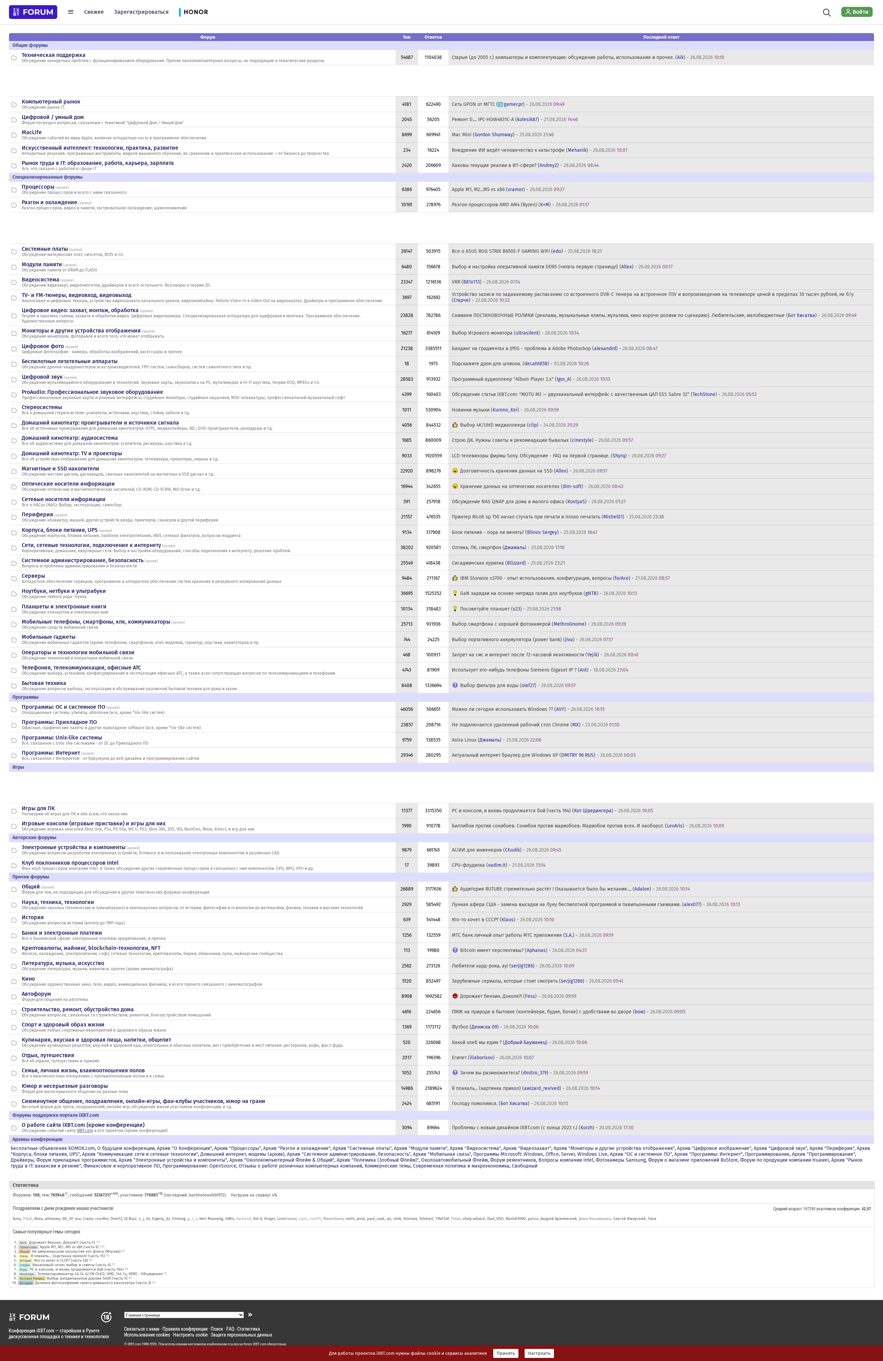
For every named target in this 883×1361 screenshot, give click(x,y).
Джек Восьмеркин (595, 1218)
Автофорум (36, 994)
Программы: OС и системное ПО (63, 707)
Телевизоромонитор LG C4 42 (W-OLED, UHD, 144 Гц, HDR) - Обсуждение (100, 1274)
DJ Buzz (130, 1218)
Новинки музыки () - (505, 410)
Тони (652, 1218)
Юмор (24, 1256)
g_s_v (192, 1218)
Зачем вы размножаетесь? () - (524, 1073)
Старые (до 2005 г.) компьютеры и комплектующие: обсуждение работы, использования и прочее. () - (588, 57)
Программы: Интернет (51, 752)
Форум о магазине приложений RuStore (693, 1160)
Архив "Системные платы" (362, 1148)
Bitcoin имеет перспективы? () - (523, 950)
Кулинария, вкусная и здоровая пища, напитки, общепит (96, 1039)
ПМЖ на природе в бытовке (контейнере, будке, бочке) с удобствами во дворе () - (568, 1012)
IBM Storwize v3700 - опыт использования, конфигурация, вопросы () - (565, 578)
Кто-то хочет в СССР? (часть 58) (61, 1260)
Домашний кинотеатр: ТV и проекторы (72, 453)
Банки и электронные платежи (62, 933)
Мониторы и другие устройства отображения (81, 330)
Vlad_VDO (495, 1218)
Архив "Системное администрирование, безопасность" (348, 1154)
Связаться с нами (141, 1328)
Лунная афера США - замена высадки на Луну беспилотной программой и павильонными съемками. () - (596, 904)
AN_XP (67, 1218)
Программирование (767, 1154)
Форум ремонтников (513, 1160)
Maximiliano (333, 1218)
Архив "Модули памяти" (420, 1148)
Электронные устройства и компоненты (74, 847)
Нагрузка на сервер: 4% (254, 1195)
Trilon (455, 1218)
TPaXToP (442, 1218)
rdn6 (397, 1218)
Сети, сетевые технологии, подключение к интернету (91, 545)
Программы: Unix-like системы (62, 737)
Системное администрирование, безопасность (82, 560)
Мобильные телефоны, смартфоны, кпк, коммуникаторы (96, 621)
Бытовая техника (44, 683)
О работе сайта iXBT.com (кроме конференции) (83, 1125)
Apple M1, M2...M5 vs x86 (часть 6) (69, 1247)
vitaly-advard (474, 1218)
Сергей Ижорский (629, 1218)
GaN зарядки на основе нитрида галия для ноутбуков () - (548, 593)
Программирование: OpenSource (199, 1166)
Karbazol (243, 1218)
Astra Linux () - (496, 740)
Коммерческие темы (387, 1166)
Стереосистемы (42, 407)
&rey (17, 1218)
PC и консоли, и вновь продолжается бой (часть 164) (77, 1269)
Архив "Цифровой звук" (780, 1148)
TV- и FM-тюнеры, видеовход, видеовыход (76, 295)
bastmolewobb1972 (206, 1195)
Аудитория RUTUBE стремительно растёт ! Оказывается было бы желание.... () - (575, 889)
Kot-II (257, 1218)
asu (78, 1218)
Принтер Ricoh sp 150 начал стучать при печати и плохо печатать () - (558, 517)
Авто (23, 1242)
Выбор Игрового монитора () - (515, 333)
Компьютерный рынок (51, 101)
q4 (389, 1218)
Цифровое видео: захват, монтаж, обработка (80, 310)
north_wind (355, 1218)
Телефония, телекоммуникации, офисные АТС (81, 667)
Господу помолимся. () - (510, 1103)
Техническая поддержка (54, 55)
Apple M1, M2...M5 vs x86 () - (508, 189)
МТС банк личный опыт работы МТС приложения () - (532, 935)
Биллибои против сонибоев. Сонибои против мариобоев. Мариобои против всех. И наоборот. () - (588, 826)
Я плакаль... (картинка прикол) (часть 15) (68, 1256)
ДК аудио (26, 1283)
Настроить (539, 1353)
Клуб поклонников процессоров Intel (70, 863)
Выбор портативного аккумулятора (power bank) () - (532, 640)
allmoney (52, 1218)
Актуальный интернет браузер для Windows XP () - (544, 755)
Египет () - (493, 1058)
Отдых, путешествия (48, 1055)
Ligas (303, 1218)
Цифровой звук (42, 377)
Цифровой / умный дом (53, 117)
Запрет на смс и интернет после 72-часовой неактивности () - (545, 655)
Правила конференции (185, 1328)
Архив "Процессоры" (237, 1148)
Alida (38, 1218)
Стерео (25, 1265)
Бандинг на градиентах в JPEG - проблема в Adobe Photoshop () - (554, 348)
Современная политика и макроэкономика (461, 1166)
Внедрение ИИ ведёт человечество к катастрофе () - (539, 150)
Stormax (410, 1218)
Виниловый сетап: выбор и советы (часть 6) (71, 1265)
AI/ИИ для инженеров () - (506, 850)
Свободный (524, 1166)
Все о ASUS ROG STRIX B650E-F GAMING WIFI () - (527, 251)
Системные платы (45, 249)
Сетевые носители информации (64, 499)
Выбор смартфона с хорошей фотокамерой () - (539, 624)
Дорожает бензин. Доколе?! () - (518, 996)
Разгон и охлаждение (49, 202)
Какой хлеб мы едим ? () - (519, 1042)
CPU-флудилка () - (498, 865)
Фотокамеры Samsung (621, 1160)
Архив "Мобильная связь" (442, 1154)
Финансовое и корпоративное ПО (121, 1166)
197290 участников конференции (831, 1208)
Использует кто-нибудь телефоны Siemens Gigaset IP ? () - (540, 670)
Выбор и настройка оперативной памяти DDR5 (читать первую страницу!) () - (562, 267)
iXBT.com (85, 1130)
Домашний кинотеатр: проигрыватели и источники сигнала (100, 422)
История (33, 917)
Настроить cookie (190, 1334)
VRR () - (486, 282)
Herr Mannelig (211, 1218)
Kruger (269, 1218)
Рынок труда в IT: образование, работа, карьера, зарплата (98, 163)
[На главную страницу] (33, 12)
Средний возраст (787, 1208)
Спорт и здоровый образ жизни (63, 1024)
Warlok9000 (516, 1218)
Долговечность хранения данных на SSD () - (533, 471)
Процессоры (38, 186)
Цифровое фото (43, 346)
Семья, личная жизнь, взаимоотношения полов (83, 1070)
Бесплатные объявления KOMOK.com (53, 1148)
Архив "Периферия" (832, 1148)
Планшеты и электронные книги (64, 606)
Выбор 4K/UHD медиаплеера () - (519, 425)
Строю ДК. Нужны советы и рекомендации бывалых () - (542, 440)
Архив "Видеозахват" (527, 1148)
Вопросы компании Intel (565, 1160)
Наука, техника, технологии (58, 902)
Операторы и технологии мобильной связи (78, 652)
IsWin (229, 1218)
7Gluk (27, 1218)
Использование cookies (147, 1334)
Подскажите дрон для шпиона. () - (520, 364)
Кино (28, 978)
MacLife (32, 132)
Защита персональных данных (241, 1334)
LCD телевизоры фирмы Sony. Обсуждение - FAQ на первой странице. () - (559, 456)
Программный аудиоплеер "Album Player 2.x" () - (531, 379)
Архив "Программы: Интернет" (708, 1154)
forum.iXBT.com (255, 1344)
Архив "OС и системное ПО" (641, 1154)
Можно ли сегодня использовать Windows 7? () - (528, 709)
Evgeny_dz (161, 1218)
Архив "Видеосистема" (475, 1148)
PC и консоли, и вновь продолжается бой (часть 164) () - (552, 811)
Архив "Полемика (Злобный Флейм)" (378, 1160)
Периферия (37, 514)
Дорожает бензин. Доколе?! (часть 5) (62, 1242)
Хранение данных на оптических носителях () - (541, 486)
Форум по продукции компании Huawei (784, 1160)
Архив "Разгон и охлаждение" (296, 1148)
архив (62, 187)
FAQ (230, 1328)
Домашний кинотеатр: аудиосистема (70, 438)
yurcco (533, 1218)
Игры (23, 1269)
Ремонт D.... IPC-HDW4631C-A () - (515, 119)
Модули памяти (42, 264)
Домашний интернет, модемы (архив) (242, 1154)
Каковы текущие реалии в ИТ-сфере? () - (525, 165)
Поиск (217, 1328)
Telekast (426, 1218)
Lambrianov (287, 1218)
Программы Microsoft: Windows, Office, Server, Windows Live (540, 1154)
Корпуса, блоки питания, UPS (60, 530)
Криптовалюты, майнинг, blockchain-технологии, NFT (91, 948)
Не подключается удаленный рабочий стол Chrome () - (535, 725)
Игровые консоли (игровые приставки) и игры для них (94, 823)
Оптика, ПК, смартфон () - (508, 547)
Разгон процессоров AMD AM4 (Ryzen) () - (520, 205)
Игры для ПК (38, 808)
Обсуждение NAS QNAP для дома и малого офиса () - (539, 502)
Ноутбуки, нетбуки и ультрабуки (64, 591)
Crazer (88, 1218)
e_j (141, 1218)
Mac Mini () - (503, 135)
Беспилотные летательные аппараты (70, 361)
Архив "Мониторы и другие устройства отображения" (614, 1148)
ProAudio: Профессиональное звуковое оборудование (92, 392)
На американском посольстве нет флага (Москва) (76, 1251)
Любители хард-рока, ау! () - (513, 966)
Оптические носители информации (68, 483)
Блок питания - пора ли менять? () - (524, 532)
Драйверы (22, 1160)
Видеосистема (40, 279)
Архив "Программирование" (823, 1154)
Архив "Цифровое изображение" (714, 1148)
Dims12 (116, 1218)
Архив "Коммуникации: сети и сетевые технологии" (140, 1154)
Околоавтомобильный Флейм (454, 1160)
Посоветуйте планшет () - (510, 609)
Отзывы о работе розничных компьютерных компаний (300, 1166)
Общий (31, 886)
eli (148, 1218)
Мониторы (27, 1274)
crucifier (101, 1218)
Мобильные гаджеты (49, 637)
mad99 (315, 1218)
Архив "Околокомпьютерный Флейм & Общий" (281, 1160)
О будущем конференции (126, 1148)
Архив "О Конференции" (184, 1148)
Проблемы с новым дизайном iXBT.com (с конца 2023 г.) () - (543, 1128)
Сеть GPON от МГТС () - (508, 104)
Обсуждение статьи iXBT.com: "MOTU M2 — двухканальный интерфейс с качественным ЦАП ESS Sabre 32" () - (604, 394)
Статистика (248, 1328)
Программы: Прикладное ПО (59, 722)
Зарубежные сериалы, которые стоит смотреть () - (537, 981)
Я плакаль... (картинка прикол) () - (526, 1088)
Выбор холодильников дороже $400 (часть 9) (87, 1278)
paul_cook (376, 1218)
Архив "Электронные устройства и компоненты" (173, 1160)
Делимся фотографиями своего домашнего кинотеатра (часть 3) (93, 1283)
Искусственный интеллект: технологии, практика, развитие (100, 148)
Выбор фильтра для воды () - (518, 685)
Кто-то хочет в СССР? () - (503, 920)
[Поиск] (827, 11)
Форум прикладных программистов (76, 1160)
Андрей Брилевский (558, 1218)
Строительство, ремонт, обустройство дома (78, 1009)
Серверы (33, 576)
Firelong (179, 1218)
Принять (506, 1353)
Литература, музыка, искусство (63, 963)
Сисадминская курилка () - (508, 563)
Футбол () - (495, 1027)
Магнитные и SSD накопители (60, 468)
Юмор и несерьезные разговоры (65, 1086)
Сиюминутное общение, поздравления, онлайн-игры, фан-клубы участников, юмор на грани (143, 1101)
